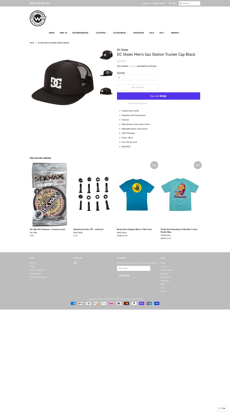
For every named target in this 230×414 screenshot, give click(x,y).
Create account (159, 3)
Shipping (132, 66)
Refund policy (35, 274)
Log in (145, 3)
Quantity (121, 73)
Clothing (101, 33)
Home (52, 33)
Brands (175, 33)
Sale (151, 33)
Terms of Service (37, 270)
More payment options (137, 103)
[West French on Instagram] (74, 264)
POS (117, 299)
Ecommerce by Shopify (133, 299)
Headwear (139, 33)
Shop (32, 267)
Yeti (161, 33)
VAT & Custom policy (38, 277)
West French (108, 299)
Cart (174, 3)
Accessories (120, 33)
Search (33, 263)
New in (63, 33)
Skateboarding (80, 33)
